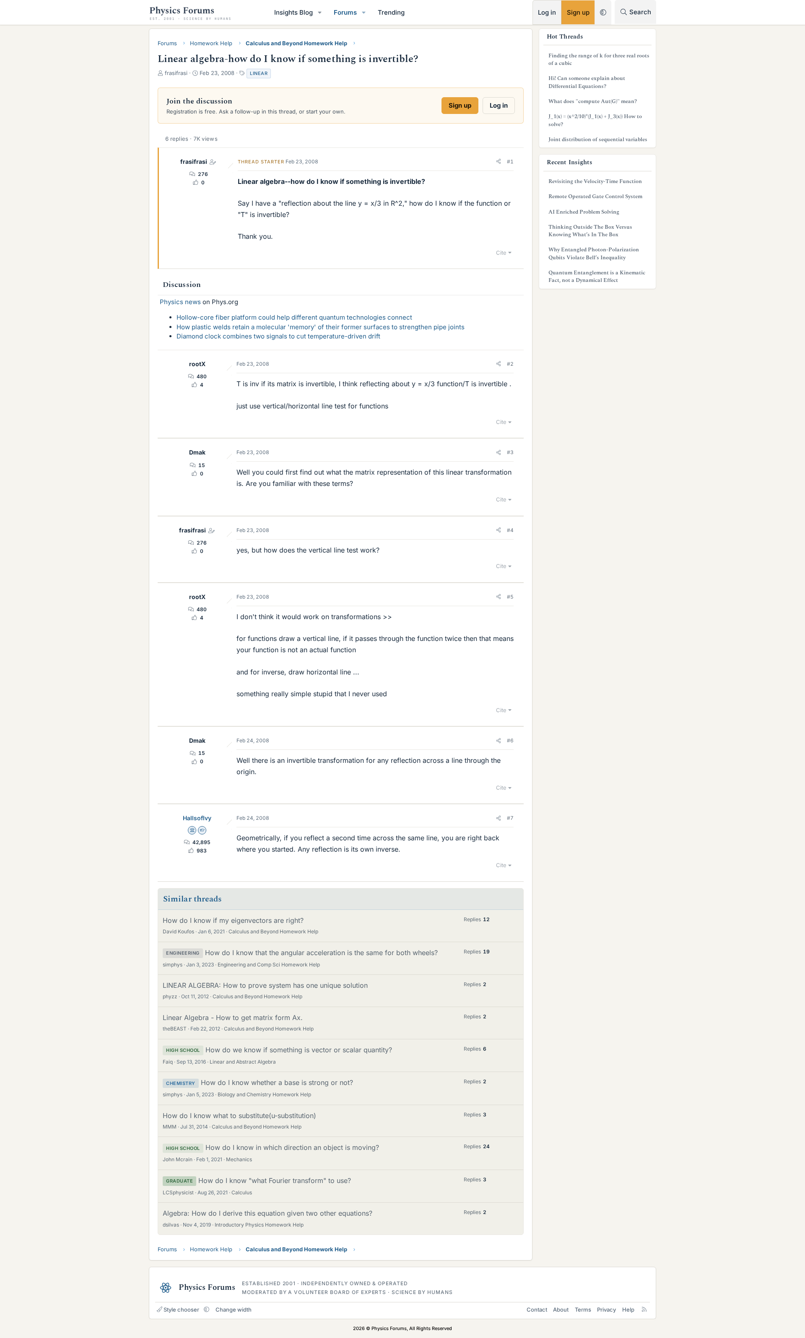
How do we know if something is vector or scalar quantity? (298, 1050)
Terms (583, 1309)
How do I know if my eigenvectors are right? (233, 920)
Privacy (606, 1309)
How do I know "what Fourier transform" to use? (274, 1180)
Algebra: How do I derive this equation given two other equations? (267, 1213)
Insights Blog (293, 12)
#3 (510, 452)
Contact (537, 1309)
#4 (510, 530)
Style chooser (181, 1309)
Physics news (180, 302)
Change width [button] (234, 1309)
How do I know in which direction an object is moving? (292, 1147)
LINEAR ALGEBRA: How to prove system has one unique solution (265, 985)
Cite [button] (501, 252)
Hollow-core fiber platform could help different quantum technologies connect (294, 317)
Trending (391, 12)
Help (628, 1309)
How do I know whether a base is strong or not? (277, 1082)
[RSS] (644, 1309)
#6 (510, 740)
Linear (258, 73)
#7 (510, 818)
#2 (510, 364)
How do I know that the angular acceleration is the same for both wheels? (321, 952)
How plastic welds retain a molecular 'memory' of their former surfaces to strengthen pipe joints (321, 327)
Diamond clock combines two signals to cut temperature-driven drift (278, 336)
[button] (320, 12)
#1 (510, 161)
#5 (510, 597)
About (561, 1309)
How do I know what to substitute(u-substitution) (239, 1115)
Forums (345, 12)
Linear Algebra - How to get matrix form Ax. (233, 1017)
